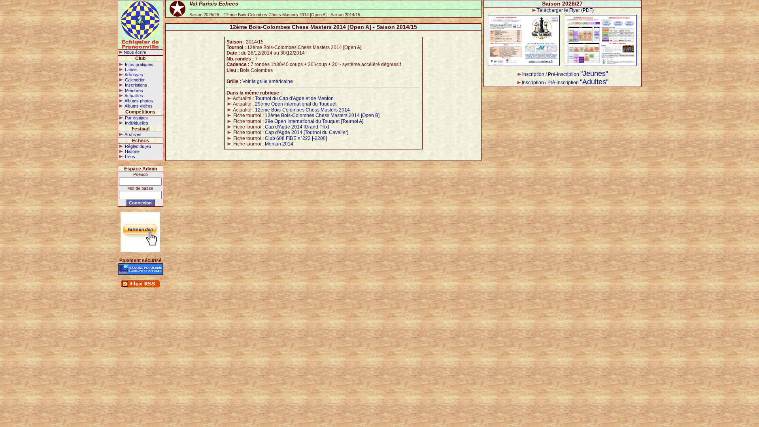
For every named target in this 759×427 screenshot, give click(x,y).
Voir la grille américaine (267, 81)
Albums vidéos (138, 106)
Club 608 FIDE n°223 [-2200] (296, 138)
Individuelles (136, 123)
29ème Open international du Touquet (295, 104)
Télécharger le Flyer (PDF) (565, 10)
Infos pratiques (138, 64)
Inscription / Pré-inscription (565, 74)
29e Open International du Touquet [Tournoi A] (314, 121)
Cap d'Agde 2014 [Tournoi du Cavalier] (306, 132)
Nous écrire (135, 52)
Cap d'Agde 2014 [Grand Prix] (297, 127)
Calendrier (134, 79)
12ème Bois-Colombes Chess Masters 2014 (302, 110)
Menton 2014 (279, 144)
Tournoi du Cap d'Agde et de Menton (294, 98)
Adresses (133, 74)
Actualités (133, 95)
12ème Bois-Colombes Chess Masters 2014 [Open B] (322, 115)
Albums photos (138, 100)
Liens (129, 156)
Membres (133, 90)
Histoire (132, 151)
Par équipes (136, 117)
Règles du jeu (137, 146)
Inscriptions (135, 85)
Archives (133, 134)
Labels (131, 69)
